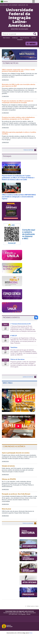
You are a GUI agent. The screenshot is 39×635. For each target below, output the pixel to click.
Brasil (6, 1)
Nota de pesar (6, 509)
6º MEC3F (13, 335)
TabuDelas (13, 347)
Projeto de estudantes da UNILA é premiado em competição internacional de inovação (17, 101)
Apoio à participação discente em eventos (15, 453)
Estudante (20, 39)
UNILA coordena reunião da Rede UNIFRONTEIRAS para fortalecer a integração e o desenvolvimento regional (19, 196)
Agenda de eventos (28, 377)
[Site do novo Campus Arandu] (11, 220)
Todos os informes (28, 523)
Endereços (15, 37)
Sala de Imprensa (24, 37)
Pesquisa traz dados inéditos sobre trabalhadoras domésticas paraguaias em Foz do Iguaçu (18, 118)
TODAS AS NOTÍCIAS (28, 150)
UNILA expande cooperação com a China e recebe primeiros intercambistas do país (18, 70)
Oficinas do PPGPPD (9, 479)
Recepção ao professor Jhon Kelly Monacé (16, 494)
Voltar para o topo (32, 606)
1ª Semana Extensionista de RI (20, 324)
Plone (30, 633)
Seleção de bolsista (8, 466)
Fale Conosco (6, 37)
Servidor (34, 37)
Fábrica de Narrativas (17, 359)
